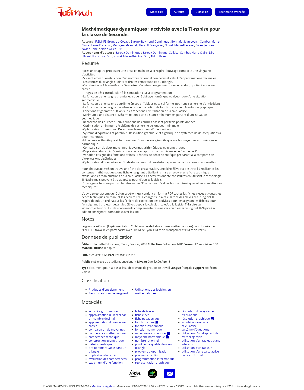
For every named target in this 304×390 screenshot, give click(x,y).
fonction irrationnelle (149, 326)
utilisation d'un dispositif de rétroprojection (200, 335)
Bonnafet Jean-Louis (184, 41)
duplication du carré (102, 355)
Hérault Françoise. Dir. (96, 56)
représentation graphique (152, 362)
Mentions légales (102, 386)
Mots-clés (156, 12)
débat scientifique (100, 344)
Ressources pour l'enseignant (108, 293)
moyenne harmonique (150, 337)
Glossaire (201, 12)
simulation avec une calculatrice (195, 324)
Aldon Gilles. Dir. (111, 49)
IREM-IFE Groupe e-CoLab (112, 41)
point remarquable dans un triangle (153, 346)
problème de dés (146, 355)
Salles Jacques (205, 45)
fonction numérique (148, 329)
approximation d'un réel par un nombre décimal (107, 317)
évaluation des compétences (108, 359)
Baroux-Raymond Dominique (150, 41)
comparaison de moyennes (107, 329)
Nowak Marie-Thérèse (179, 45)
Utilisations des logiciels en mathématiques (153, 291)
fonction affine (144, 322)
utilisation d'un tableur (197, 348)
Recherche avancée (232, 12)
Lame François (100, 45)
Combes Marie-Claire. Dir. (197, 53)
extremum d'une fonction (106, 362)
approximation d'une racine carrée (107, 324)
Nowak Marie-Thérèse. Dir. (130, 56)
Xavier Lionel (90, 49)
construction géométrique (106, 341)
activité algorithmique (103, 311)
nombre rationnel (147, 341)
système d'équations (195, 329)
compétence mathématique (107, 333)
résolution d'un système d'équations (198, 313)
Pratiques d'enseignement (106, 289)
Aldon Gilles (158, 56)
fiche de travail (144, 311)
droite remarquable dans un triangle (107, 349)
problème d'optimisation (151, 351)
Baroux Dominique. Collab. (160, 53)
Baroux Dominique (127, 53)
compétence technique (104, 337)
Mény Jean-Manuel (125, 45)
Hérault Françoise (151, 45)
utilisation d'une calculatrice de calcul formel (200, 353)
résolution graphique (196, 319)
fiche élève (142, 315)
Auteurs (179, 12)
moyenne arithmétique (150, 333)
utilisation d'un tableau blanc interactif (201, 342)
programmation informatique (155, 359)
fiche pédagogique (147, 319)
